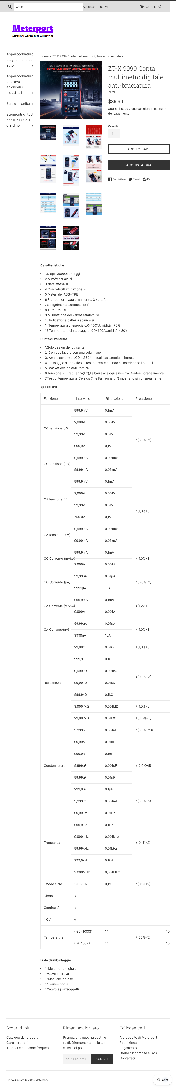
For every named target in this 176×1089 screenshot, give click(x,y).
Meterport (41, 1079)
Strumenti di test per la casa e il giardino (20, 119)
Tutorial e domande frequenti (28, 1048)
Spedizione (128, 1043)
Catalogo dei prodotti (22, 1037)
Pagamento (128, 1048)
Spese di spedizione (122, 108)
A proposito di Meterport (138, 1037)
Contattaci (127, 1058)
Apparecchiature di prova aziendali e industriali (20, 84)
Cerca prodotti (17, 1043)
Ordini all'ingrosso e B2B (138, 1053)
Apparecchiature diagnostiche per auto (20, 59)
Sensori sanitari (20, 103)
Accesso (89, 6)
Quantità (113, 126)
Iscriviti (104, 6)
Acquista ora (139, 165)
